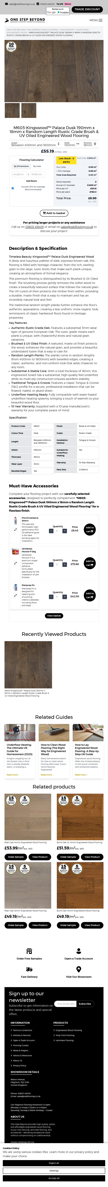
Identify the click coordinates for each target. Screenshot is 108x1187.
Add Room (31, 181)
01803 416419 (47, 4)
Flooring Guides (20, 1046)
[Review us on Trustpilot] (62, 12)
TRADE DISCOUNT (87, 9)
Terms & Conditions (22, 1030)
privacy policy (84, 1152)
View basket (54, 616)
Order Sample (15, 857)
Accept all (54, 1178)
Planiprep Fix (28, 585)
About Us (17, 1061)
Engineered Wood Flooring (43, 30)
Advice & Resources (22, 1056)
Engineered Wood (17, 33)
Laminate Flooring (65, 1040)
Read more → (13, 775)
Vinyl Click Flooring (65, 1035)
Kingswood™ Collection (74, 30)
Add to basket (55, 213)
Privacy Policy (19, 1066)
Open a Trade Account (24, 1040)
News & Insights (20, 1051)
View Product (40, 857)
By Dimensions (21, 166)
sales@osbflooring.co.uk (77, 227)
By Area (37, 166)
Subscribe (85, 1004)
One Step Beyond (16, 30)
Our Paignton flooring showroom (27, 1105)
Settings (54, 1171)
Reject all (54, 1163)
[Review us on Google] (51, 12)
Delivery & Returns (22, 1035)
